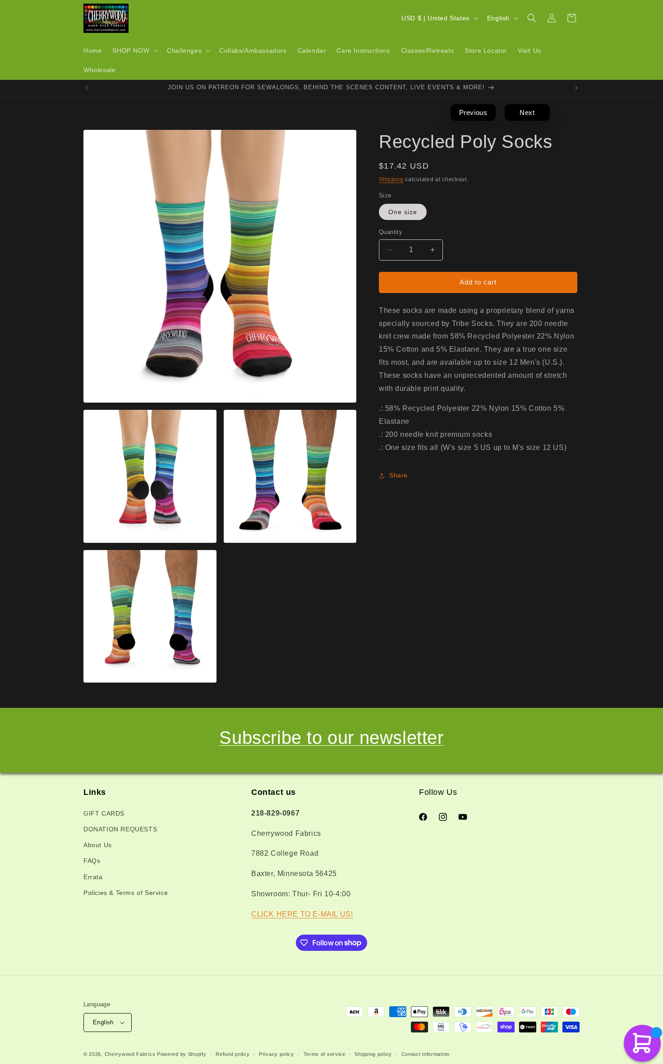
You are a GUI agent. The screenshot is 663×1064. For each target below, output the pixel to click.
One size (402, 212)
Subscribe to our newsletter (331, 738)
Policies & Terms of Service (125, 892)
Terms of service (324, 1054)
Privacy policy (276, 1054)
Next (527, 112)
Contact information (425, 1054)
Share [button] (398, 475)
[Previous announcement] (87, 87)
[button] (134, 50)
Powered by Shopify (182, 1054)
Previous (473, 112)
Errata (93, 877)
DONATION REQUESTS (120, 829)
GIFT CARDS (103, 813)
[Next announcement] (576, 87)
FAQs (91, 860)
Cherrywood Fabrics (130, 1054)
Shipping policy (373, 1054)
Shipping (391, 179)
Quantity (390, 232)
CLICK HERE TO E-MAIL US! (302, 914)
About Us (97, 844)
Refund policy (232, 1054)
